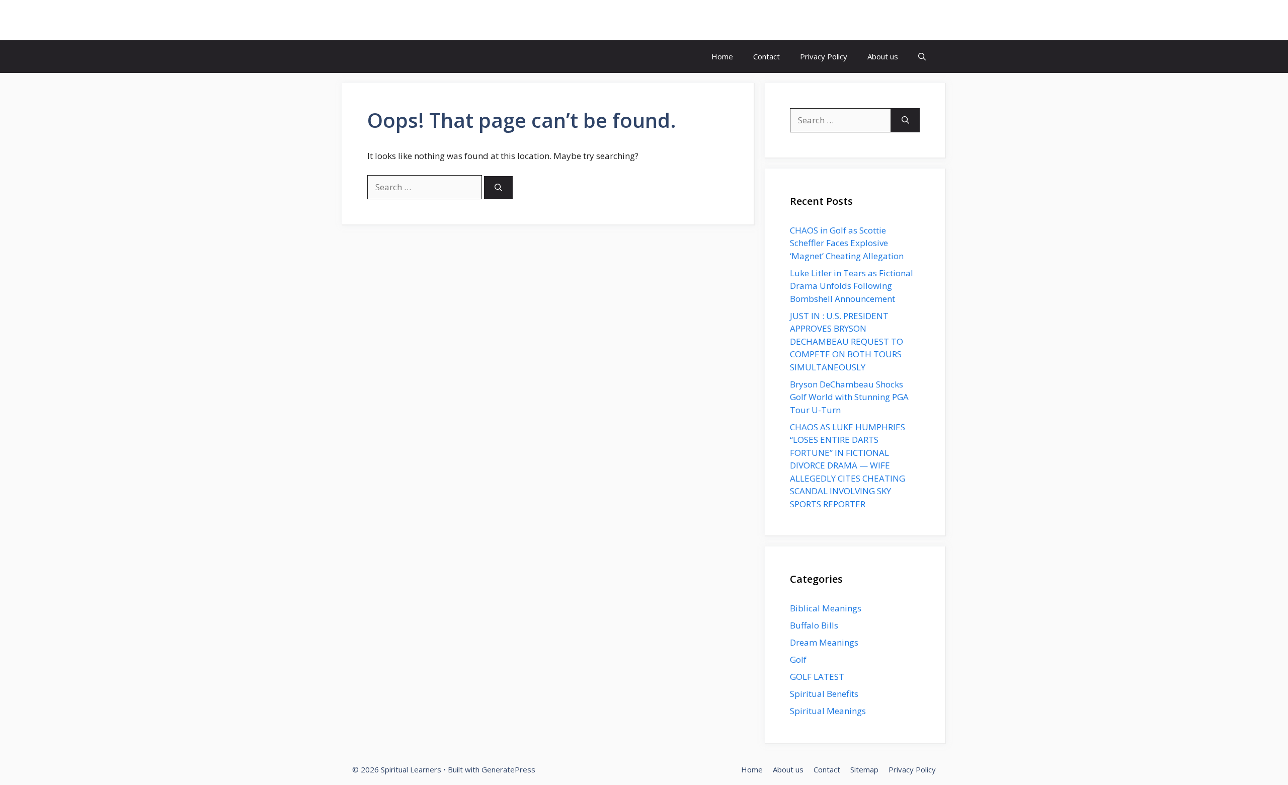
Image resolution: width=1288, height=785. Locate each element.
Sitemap (864, 769)
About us (882, 56)
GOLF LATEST (817, 676)
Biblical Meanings (825, 608)
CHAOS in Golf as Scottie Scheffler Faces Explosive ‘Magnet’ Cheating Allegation (847, 243)
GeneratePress (508, 769)
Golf (798, 659)
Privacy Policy (823, 56)
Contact (766, 56)
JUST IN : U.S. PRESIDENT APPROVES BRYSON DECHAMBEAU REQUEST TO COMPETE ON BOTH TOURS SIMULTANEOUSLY (846, 341)
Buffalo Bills (814, 625)
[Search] (498, 187)
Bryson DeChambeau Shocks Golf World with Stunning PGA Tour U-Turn (849, 397)
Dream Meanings (824, 642)
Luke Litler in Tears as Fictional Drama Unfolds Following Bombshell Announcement (851, 285)
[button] (922, 56)
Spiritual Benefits (824, 693)
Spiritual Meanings (828, 711)
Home (722, 56)
